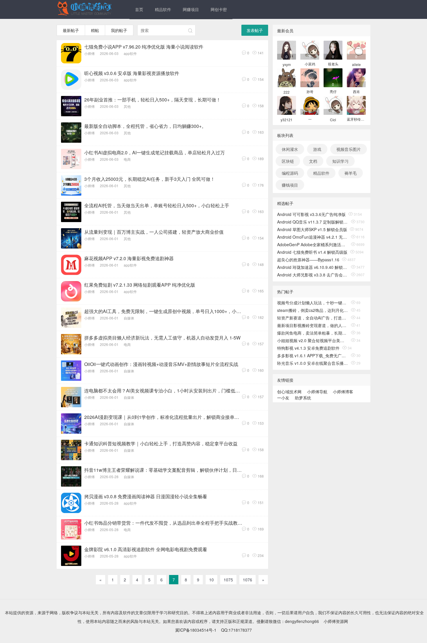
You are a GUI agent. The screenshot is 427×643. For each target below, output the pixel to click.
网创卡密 (219, 9)
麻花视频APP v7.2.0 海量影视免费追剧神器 (129, 258)
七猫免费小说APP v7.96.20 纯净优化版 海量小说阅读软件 (143, 46)
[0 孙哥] (309, 77)
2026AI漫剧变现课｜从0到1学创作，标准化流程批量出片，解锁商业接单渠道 (163, 417)
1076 (247, 580)
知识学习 (340, 161)
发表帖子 (255, 30)
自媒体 (129, 317)
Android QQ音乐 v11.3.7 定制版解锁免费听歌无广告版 (312, 222)
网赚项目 (191, 9)
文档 (313, 161)
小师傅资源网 (336, 621)
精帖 (95, 30)
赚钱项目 (290, 185)
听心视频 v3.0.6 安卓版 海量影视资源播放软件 (131, 73)
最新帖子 (71, 30)
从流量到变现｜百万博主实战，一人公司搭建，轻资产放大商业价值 (154, 231)
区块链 (288, 161)
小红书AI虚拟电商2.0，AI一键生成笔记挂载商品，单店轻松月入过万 (154, 152)
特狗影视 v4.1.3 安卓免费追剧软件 (308, 348)
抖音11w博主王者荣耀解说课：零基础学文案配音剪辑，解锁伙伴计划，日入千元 (163, 470)
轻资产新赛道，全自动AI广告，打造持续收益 (312, 318)
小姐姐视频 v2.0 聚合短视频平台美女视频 (312, 340)
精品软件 (163, 9)
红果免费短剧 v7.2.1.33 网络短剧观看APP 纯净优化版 (139, 284)
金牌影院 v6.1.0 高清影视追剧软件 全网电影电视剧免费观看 (145, 549)
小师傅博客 (343, 391)
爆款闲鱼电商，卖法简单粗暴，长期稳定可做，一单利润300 (312, 333)
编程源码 (290, 173)
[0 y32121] (286, 104)
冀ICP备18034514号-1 (195, 630)
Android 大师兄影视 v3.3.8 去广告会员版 (312, 275)
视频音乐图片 (348, 149)
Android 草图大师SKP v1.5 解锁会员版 (312, 229)
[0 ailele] (356, 49)
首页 (139, 9)
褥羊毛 (351, 173)
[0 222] (286, 77)
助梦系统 (303, 398)
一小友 (283, 398)
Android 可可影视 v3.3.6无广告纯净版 (311, 214)
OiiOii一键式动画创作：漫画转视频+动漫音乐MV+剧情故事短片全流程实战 (161, 364)
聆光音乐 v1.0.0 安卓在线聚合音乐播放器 (312, 363)
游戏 (317, 149)
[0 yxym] (286, 49)
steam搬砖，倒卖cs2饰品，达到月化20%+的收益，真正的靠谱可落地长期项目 (312, 310)
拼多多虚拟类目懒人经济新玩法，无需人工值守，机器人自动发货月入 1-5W (162, 337)
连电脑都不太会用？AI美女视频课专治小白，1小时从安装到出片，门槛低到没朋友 (163, 390)
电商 (127, 159)
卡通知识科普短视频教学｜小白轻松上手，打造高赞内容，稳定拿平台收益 (161, 443)
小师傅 (89, 53)
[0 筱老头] (333, 49)
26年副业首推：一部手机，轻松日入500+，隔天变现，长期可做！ (152, 99)
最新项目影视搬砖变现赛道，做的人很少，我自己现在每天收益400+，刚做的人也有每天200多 (312, 325)
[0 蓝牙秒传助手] (356, 104)
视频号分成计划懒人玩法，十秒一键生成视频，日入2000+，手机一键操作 (312, 303)
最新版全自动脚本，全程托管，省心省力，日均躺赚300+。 (145, 126)
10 (211, 580)
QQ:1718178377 (236, 630)
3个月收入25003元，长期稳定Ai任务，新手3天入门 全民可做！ (149, 179)
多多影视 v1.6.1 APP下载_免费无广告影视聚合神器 (312, 355)
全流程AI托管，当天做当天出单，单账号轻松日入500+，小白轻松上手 (156, 205)
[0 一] (309, 104)
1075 (228, 580)
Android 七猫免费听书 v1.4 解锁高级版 (312, 252)
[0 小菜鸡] (309, 49)
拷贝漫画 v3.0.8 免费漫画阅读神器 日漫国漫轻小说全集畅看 (145, 496)
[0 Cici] (333, 104)
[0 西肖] (356, 77)
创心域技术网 (289, 391)
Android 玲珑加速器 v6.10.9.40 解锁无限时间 (312, 267)
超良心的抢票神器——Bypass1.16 (308, 259)
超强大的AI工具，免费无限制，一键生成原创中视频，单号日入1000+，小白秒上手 (163, 311)
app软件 (130, 53)
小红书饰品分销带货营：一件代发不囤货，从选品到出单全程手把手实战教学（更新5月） (163, 522)
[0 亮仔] (333, 77)
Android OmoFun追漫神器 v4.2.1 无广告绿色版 (312, 237)
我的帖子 (119, 30)
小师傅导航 (317, 391)
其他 (127, 106)
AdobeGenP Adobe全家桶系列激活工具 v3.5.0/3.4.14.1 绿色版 (312, 244)
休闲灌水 (290, 149)
